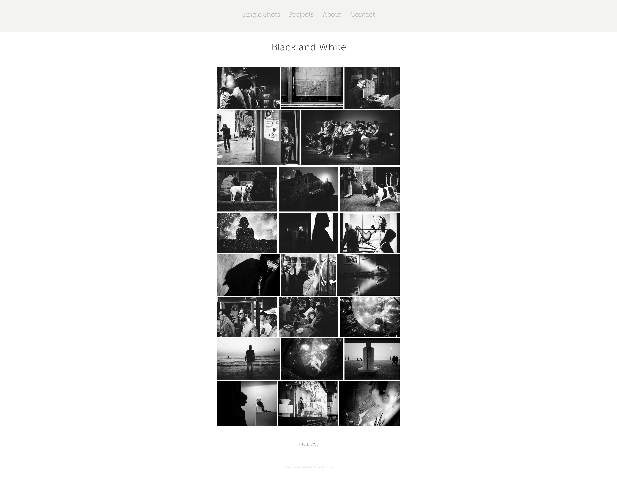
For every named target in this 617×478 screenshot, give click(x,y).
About (331, 14)
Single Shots (261, 14)
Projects (301, 14)
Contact (362, 14)
